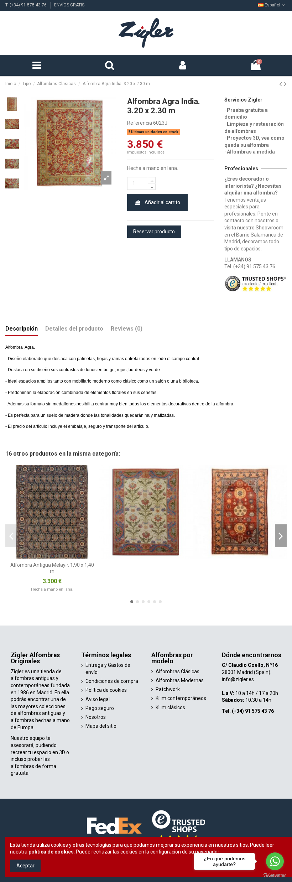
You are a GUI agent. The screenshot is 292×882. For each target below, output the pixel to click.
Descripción (21, 328)
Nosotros (95, 717)
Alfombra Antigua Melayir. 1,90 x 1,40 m (52, 568)
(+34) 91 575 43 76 (253, 711)
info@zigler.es (238, 679)
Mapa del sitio (100, 726)
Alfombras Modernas (180, 680)
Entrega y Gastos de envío (107, 668)
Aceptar (25, 865)
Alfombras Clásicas (177, 671)
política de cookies (51, 852)
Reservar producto (154, 231)
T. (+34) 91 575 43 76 (26, 4)
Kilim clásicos (170, 707)
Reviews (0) (126, 328)
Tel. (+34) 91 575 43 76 (249, 266)
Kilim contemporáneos (181, 698)
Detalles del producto (74, 328)
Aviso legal (97, 699)
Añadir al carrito (162, 202)
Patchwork (168, 689)
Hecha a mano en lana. (52, 589)
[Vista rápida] (93, 475)
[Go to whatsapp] (275, 861)
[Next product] (285, 84)
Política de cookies (106, 690)
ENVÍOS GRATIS (69, 4)
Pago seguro (99, 708)
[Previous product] (281, 84)
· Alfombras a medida (249, 152)
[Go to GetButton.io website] (275, 875)
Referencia (139, 123)
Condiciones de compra (111, 681)
